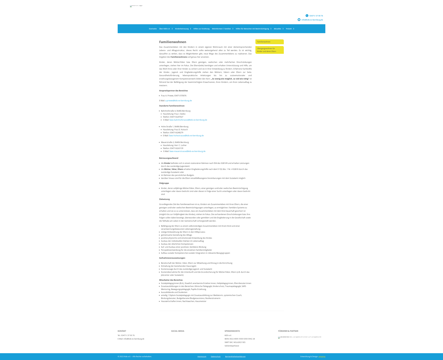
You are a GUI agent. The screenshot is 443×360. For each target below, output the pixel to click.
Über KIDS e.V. (164, 29)
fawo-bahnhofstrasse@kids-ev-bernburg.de (188, 120)
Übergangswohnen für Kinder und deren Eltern (266, 50)
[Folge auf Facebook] (173, 336)
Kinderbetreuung (182, 29)
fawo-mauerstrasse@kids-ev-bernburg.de (187, 151)
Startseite (153, 29)
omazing (322, 356)
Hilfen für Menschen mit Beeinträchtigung (252, 29)
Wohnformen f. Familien (221, 29)
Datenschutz (216, 356)
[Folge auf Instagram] (179, 336)
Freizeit (289, 29)
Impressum (202, 356)
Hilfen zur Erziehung (201, 29)
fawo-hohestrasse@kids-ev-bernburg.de (186, 135)
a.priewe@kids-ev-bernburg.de (178, 100)
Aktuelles (277, 29)
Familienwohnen (263, 42)
